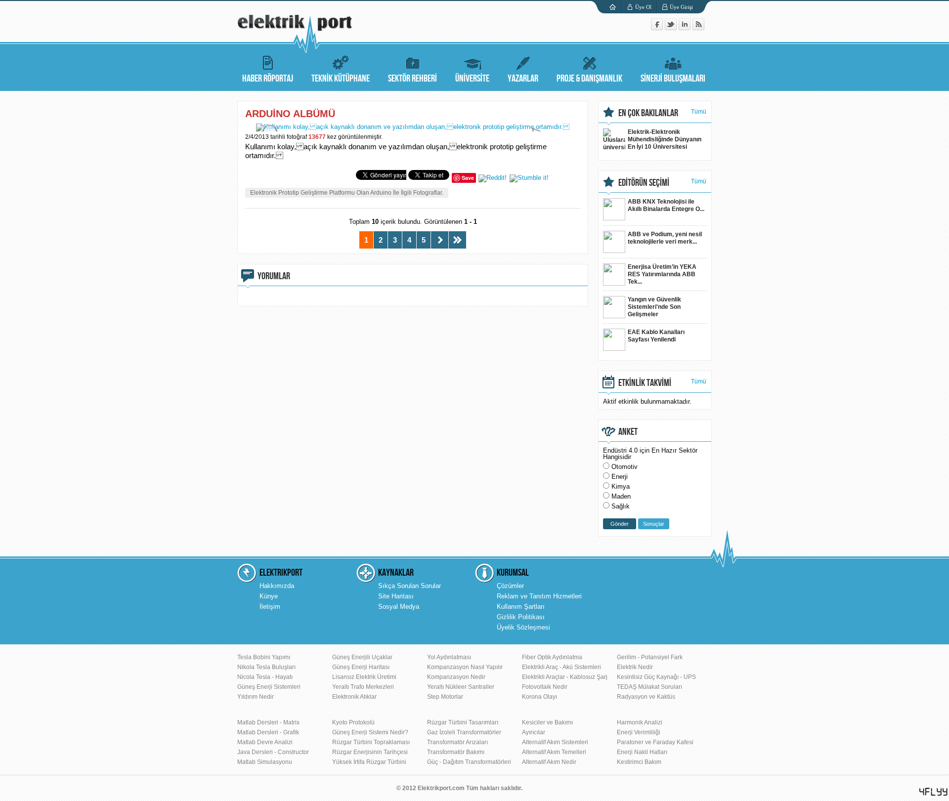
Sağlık (620, 506)
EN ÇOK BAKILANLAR (648, 113)
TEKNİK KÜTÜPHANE (340, 78)
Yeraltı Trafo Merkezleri (363, 687)
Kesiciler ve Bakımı (547, 722)
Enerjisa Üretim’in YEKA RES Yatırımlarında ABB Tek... (662, 274)
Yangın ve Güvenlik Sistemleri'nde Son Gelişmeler (654, 307)
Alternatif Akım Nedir (549, 762)
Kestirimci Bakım (639, 762)
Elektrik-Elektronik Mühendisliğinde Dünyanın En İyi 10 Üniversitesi (664, 139)
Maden (621, 496)
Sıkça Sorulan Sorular (409, 586)
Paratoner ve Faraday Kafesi (655, 742)
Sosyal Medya (398, 606)
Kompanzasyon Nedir (456, 677)
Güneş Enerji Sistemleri (269, 687)
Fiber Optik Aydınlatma (552, 657)
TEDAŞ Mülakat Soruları (649, 687)
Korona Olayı (539, 697)
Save (468, 177)
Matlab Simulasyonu (264, 762)
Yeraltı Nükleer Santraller (460, 687)
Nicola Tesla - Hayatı (265, 677)
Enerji (619, 476)
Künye (268, 596)
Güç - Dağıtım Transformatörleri (469, 762)
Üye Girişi (681, 7)
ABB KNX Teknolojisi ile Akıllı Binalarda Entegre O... (666, 205)
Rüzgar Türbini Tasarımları (462, 722)
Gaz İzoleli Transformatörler (464, 732)
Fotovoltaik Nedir (544, 687)
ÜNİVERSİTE (472, 78)
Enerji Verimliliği (638, 732)
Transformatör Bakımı (455, 752)
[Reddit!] (492, 177)
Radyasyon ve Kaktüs (646, 697)
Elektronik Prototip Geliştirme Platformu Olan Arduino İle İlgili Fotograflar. (346, 192)
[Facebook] (658, 28)
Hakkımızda (276, 586)
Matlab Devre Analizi (265, 742)
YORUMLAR (274, 276)
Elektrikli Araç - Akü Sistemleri (561, 667)
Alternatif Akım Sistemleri (555, 742)
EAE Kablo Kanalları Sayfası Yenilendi (656, 336)
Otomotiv (624, 466)
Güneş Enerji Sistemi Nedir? (370, 732)
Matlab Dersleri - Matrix (268, 722)
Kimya (620, 486)
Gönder (619, 524)
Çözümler (510, 586)
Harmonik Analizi (639, 722)
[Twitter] (672, 28)
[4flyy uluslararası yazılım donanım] (933, 792)
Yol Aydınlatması (449, 657)
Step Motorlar (445, 697)
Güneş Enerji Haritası (360, 667)
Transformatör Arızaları (457, 742)
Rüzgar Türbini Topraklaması (371, 742)
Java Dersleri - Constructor (273, 752)
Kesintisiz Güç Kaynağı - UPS (656, 677)
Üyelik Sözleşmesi (523, 627)
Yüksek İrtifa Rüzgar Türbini (369, 762)
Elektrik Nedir (635, 667)
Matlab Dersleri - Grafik (268, 732)
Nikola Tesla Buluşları (266, 667)
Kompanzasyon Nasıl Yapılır (465, 667)
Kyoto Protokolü (353, 722)
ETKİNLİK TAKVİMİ (644, 383)
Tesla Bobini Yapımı (263, 657)
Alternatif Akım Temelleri (554, 752)
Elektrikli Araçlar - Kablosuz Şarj (564, 677)
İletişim (269, 606)
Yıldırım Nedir (255, 697)
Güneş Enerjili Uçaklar (362, 657)
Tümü (698, 111)
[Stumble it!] (529, 177)
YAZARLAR (523, 78)
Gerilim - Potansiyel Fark (650, 657)
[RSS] (698, 28)
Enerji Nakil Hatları (642, 752)
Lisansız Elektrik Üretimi (364, 677)
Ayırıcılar (533, 732)
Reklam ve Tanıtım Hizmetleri (539, 596)
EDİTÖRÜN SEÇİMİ (643, 183)
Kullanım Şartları (521, 606)
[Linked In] (685, 28)
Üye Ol (643, 7)
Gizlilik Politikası (521, 617)
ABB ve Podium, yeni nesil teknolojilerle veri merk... (665, 238)
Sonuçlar (653, 524)
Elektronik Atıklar (354, 697)
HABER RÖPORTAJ (267, 78)
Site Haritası (396, 596)
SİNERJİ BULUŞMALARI (673, 78)
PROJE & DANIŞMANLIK (589, 78)
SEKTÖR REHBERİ (412, 78)
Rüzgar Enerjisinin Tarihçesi (370, 752)
